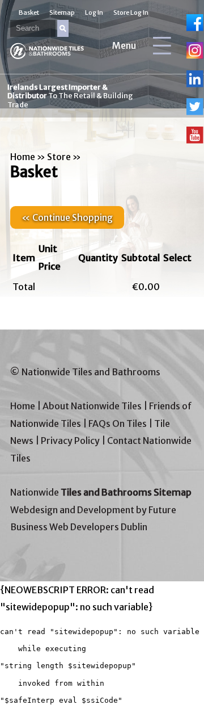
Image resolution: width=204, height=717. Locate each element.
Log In (94, 12)
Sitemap (62, 12)
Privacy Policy (70, 440)
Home (22, 156)
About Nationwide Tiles (92, 406)
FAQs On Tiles (117, 423)
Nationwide (101, 492)
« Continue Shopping (67, 217)
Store (59, 156)
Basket (29, 12)
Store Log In (130, 12)
